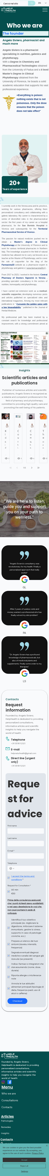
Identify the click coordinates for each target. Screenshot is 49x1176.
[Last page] (38, 467)
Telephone (12, 863)
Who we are (8, 1093)
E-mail (10, 851)
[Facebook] (9, 1082)
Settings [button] (24, 1171)
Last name (12, 838)
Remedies (6, 1127)
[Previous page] (17, 467)
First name (12, 825)
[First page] (10, 467)
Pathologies (7, 1120)
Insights (5, 1133)
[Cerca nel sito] (31, 3)
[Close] (45, 1147)
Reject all (24, 1166)
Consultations (9, 1100)
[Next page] (31, 467)
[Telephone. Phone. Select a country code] (12, 868)
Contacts (6, 1107)
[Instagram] (3, 1082)
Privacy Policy (38, 1153)
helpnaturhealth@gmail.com (23, 753)
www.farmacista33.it (36, 268)
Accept (24, 1160)
